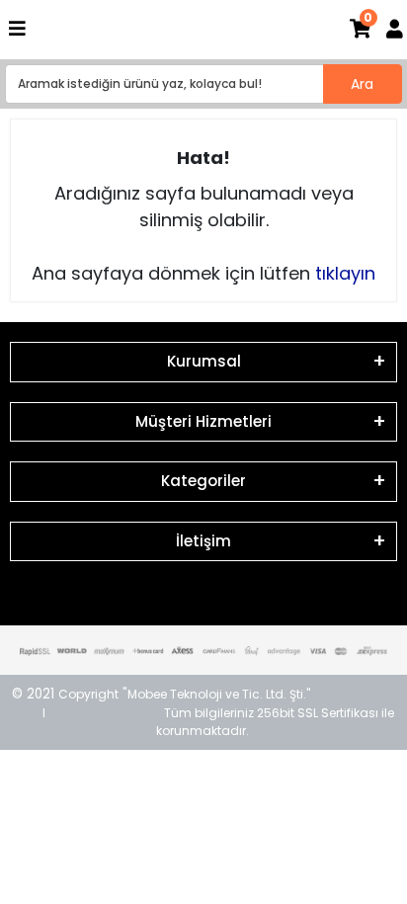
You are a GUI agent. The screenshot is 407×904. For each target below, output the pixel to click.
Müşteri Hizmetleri (203, 421)
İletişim (203, 541)
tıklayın (345, 273)
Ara (362, 84)
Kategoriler (203, 480)
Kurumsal (204, 361)
